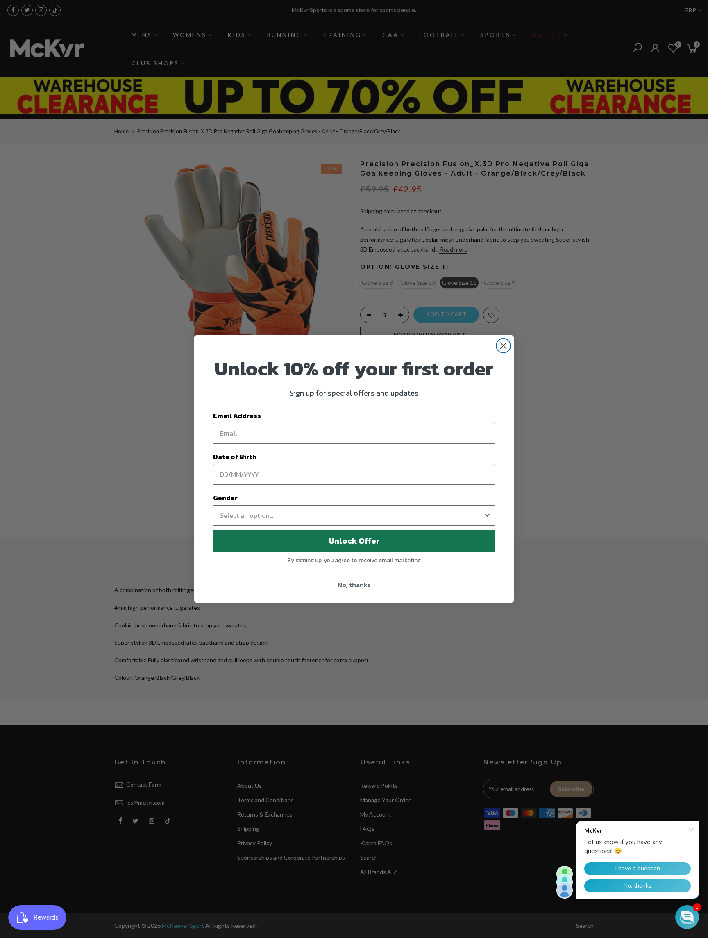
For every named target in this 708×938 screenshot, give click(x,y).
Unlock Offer (354, 541)
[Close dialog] (503, 346)
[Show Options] (487, 515)
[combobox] (351, 515)
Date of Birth (234, 457)
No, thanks (354, 585)
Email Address (237, 416)
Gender (225, 498)
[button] (687, 917)
